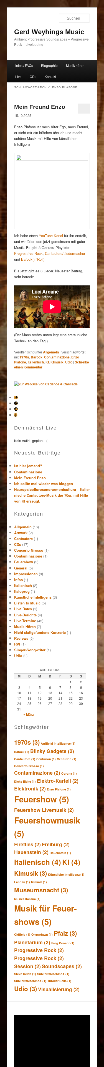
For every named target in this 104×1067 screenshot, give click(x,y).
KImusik (57, 362)
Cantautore (23, 538)
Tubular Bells (59, 981)
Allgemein (51, 352)
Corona (69, 773)
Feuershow (23, 561)
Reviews (21, 638)
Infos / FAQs (24, 65)
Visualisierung (59, 989)
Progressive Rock (28, 253)
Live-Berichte (25, 614)
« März (28, 714)
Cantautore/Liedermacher (65, 253)
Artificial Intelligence (58, 743)
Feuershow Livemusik (44, 809)
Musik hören (75, 65)
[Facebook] (16, 397)
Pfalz (65, 933)
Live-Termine (25, 620)
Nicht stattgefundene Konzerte (40, 632)
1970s (24, 357)
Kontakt (50, 76)
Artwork (20, 532)
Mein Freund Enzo (39, 107)
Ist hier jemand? (28, 465)
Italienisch (36, 362)
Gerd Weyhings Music (49, 32)
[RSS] (16, 403)
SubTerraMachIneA (53, 974)
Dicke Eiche (25, 781)
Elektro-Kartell (57, 780)
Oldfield (22, 934)
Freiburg (56, 844)
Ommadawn (42, 934)
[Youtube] (15, 415)
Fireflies (27, 844)
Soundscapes (62, 966)
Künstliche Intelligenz (33, 597)
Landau (22, 882)
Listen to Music (27, 603)
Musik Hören (25, 626)
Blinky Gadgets (52, 750)
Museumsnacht (41, 889)
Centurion (46, 759)
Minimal (39, 882)
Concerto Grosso (28, 550)
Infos (18, 579)
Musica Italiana (27, 899)
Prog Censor (62, 943)
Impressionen (26, 573)
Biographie (49, 65)
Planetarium (32, 942)
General (20, 568)
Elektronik (30, 788)
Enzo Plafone (59, 789)
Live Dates (23, 608)
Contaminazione (57, 357)
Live (18, 76)
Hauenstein (31, 851)
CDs (33, 76)
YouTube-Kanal (51, 235)
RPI (17, 644)
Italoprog (22, 591)
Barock (36, 357)
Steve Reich (25, 974)
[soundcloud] (16, 409)
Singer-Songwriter (29, 649)
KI (47, 362)
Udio (68, 362)
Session (27, 966)
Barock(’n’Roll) (32, 259)
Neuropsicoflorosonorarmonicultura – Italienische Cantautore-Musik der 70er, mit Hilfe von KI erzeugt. (52, 495)
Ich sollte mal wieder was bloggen (43, 483)
